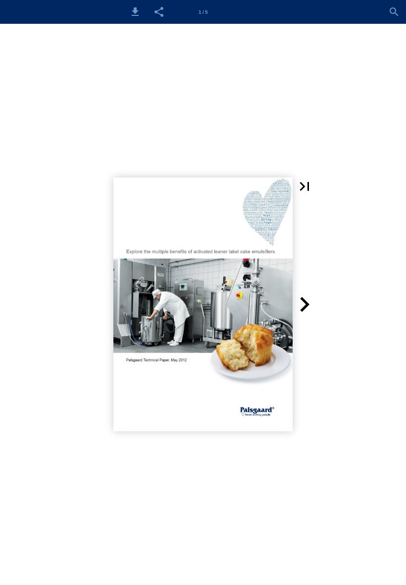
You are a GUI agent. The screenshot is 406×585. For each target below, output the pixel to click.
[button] (135, 12)
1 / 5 (203, 12)
